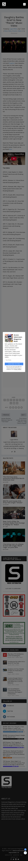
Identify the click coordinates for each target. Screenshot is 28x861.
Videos (20, 31)
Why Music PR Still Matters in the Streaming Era (16, 654)
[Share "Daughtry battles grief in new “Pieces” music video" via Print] (17, 403)
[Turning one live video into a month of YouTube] (5, 662)
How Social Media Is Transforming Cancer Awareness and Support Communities (15, 691)
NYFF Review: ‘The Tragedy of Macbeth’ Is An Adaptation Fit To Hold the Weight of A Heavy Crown (13, 744)
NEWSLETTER (8, 855)
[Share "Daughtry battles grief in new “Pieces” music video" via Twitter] (7, 400)
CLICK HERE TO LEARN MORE (13, 588)
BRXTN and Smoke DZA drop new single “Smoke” (13, 502)
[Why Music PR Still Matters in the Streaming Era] (5, 655)
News (10, 31)
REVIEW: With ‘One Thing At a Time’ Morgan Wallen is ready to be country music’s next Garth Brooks (13, 728)
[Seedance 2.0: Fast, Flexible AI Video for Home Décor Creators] (5, 670)
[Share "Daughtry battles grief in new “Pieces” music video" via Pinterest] (17, 400)
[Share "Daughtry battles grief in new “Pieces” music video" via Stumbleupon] (10, 403)
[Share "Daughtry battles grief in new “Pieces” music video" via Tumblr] (14, 400)
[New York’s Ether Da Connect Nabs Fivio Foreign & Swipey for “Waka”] (14, 513)
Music (6, 31)
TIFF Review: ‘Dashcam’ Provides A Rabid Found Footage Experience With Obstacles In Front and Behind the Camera (13, 753)
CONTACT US (14, 857)
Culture (17, 657)
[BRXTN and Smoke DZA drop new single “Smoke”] (14, 491)
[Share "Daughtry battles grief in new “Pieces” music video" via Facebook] (4, 400)
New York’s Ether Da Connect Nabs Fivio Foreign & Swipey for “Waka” (14, 523)
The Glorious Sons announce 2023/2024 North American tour (13, 478)
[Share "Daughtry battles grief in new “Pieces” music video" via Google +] (10, 400)
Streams (14, 31)
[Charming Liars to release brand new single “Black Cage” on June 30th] (14, 535)
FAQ (21, 855)
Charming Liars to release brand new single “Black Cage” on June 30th (13, 545)
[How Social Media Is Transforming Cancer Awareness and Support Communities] (5, 690)
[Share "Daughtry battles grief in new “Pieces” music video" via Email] (14, 403)
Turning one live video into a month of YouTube (16, 662)
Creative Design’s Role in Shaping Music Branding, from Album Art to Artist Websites (15, 680)
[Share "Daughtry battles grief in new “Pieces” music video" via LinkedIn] (20, 400)
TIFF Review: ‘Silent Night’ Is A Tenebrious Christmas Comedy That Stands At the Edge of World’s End (14, 762)
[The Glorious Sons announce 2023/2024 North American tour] (14, 468)
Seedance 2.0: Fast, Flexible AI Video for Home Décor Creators (16, 670)
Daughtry (12, 63)
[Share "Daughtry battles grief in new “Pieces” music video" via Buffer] (23, 400)
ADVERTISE (16, 855)
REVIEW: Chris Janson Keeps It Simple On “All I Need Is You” (14, 736)
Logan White (13, 29)
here (10, 149)
